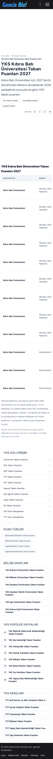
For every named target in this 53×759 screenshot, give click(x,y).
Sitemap (34, 755)
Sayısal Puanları (9, 106)
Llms (43, 755)
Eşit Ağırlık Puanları (30, 100)
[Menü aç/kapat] (47, 4)
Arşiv (3, 755)
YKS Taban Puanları (18, 56)
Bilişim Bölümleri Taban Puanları (18, 541)
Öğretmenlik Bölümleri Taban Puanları (20, 551)
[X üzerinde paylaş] (35, 112)
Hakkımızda (13, 755)
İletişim (24, 755)
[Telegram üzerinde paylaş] (50, 112)
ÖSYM (44, 433)
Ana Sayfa (5, 56)
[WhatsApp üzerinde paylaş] (45, 112)
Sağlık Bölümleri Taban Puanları (17, 546)
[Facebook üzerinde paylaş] (40, 112)
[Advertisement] (26, 32)
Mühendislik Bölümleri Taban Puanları (20, 535)
